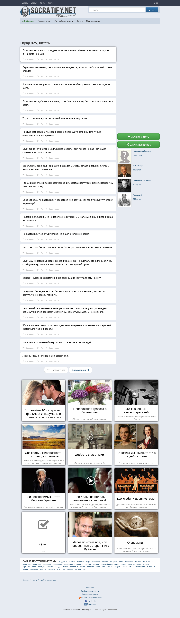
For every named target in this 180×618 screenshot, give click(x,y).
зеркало (90, 566)
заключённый (106, 564)
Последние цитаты (90, 594)
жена (121, 561)
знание (25, 569)
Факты (42, 2)
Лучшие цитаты (140, 136)
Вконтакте (91, 604)
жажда (72, 561)
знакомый (151, 566)
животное (26, 564)
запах (139, 564)
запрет (146, 564)
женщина (129, 561)
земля (82, 566)
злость (124, 566)
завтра (88, 564)
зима (98, 566)
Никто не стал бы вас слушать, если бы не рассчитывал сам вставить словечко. (67, 247)
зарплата (26, 566)
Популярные (44, 20)
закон (116, 564)
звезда (57, 566)
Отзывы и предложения (91, 597)
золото (43, 569)
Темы (80, 20)
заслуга (41, 566)
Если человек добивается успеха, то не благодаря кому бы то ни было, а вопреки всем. (67, 102)
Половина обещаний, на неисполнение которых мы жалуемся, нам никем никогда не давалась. (67, 218)
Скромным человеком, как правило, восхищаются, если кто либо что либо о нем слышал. (67, 68)
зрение (70, 569)
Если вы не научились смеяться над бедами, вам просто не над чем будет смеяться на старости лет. (64, 150)
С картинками (93, 20)
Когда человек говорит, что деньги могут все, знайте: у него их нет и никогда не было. (66, 85)
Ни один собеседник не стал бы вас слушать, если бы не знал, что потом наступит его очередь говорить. (63, 292)
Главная (25, 580)
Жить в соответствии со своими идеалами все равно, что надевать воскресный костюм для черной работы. (66, 326)
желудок (113, 561)
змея (131, 566)
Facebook (91, 600)
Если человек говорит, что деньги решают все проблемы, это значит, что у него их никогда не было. (66, 51)
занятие (131, 564)
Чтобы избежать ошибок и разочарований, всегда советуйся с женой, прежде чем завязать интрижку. (67, 184)
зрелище (51, 569)
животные (36, 564)
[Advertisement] (90, 32)
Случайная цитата (64, 20)
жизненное (57, 564)
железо (105, 561)
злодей (117, 566)
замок (123, 564)
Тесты (50, 2)
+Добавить (28, 21)
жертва (138, 561)
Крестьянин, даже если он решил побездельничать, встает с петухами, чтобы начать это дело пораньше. (65, 167)
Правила (90, 587)
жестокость (148, 561)
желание (96, 561)
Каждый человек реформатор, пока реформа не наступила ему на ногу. (61, 277)
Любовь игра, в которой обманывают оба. (45, 355)
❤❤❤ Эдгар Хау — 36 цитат (44, 580)
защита (50, 566)
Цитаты (25, 2)
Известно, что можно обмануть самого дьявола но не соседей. (57, 342)
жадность (63, 561)
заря (34, 566)
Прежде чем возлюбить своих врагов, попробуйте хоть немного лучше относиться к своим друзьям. (61, 133)
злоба (109, 566)
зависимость (69, 564)
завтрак (96, 564)
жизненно (47, 564)
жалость (80, 561)
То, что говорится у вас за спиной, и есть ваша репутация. (55, 118)
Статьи (34, 2)
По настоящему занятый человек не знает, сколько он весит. (56, 233)
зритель (78, 569)
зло (103, 566)
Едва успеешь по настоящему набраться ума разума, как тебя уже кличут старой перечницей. (67, 201)
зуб (84, 569)
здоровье (74, 566)
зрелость (61, 569)
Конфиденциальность (90, 590)
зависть (79, 564)
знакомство (140, 566)
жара (88, 561)
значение (34, 569)
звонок (65, 566)
